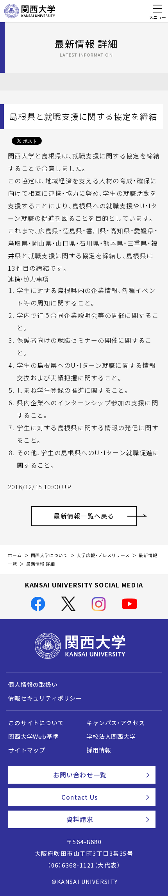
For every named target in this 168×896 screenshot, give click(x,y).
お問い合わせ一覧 (80, 774)
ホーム (15, 555)
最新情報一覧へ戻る (84, 515)
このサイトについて (36, 723)
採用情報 (98, 750)
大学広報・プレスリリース (103, 555)
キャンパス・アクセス (115, 723)
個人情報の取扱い (33, 684)
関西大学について (49, 555)
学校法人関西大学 (111, 736)
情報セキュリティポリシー (45, 698)
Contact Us (79, 797)
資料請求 (79, 819)
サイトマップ (26, 750)
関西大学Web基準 (33, 736)
